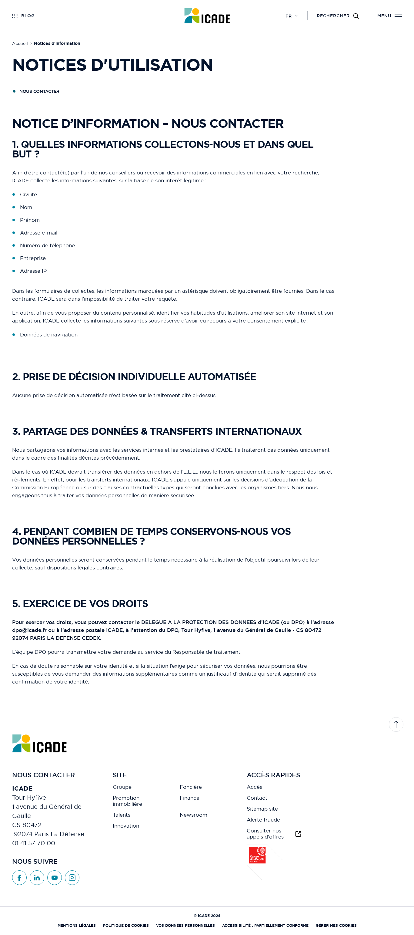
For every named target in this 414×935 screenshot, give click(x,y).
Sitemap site (262, 809)
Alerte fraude (263, 820)
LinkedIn (37, 877)
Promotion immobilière (127, 801)
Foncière (191, 787)
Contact (257, 798)
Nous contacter (39, 91)
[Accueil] (207, 16)
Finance (189, 798)
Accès (254, 787)
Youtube (54, 877)
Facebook (19, 877)
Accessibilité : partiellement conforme (265, 925)
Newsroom (193, 815)
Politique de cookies (126, 925)
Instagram (72, 877)
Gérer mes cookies (336, 925)
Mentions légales (77, 925)
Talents (121, 815)
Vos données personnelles (185, 925)
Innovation (126, 826)
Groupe (122, 787)
